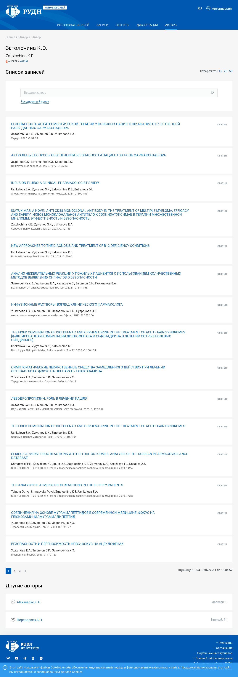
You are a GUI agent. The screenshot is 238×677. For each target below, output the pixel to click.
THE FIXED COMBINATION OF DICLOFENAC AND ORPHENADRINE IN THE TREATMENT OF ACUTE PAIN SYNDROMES (98, 426)
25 (225, 71)
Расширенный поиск (35, 101)
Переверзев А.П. (30, 620)
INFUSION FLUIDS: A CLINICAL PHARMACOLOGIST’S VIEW (55, 183)
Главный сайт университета (214, 658)
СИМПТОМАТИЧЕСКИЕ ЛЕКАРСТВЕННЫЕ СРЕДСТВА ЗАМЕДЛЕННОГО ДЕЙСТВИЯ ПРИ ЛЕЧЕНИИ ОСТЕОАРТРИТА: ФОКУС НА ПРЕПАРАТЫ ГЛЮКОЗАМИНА (88, 369)
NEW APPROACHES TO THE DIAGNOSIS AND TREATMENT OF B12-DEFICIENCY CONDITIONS (80, 246)
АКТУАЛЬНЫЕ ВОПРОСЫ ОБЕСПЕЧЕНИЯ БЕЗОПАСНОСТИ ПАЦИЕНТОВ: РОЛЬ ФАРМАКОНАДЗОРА (88, 155)
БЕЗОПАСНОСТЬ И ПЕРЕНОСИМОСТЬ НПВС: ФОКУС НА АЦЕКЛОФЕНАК (67, 544)
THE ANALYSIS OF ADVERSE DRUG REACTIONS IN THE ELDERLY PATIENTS (67, 485)
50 (230, 71)
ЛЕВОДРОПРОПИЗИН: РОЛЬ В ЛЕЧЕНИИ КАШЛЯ (49, 398)
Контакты (225, 642)
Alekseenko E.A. (29, 602)
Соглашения (224, 648)
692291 (24, 61)
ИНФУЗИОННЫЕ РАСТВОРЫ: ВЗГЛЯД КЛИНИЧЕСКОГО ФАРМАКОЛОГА (67, 304)
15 (220, 71)
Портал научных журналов (214, 653)
